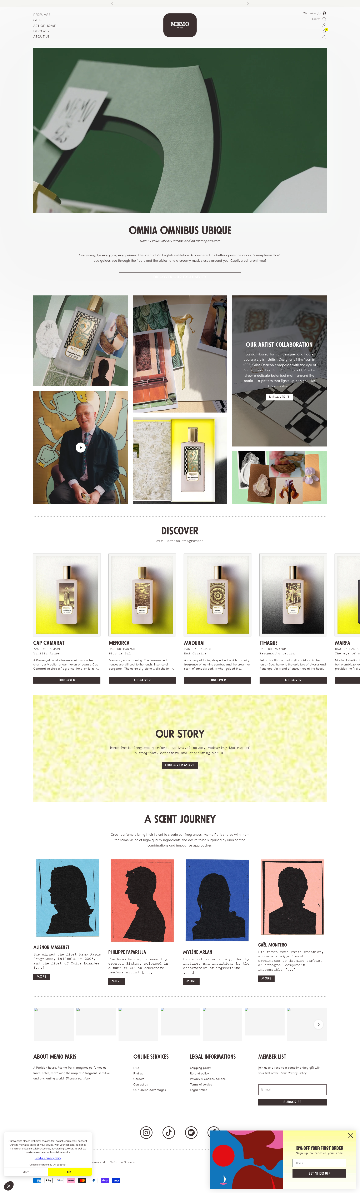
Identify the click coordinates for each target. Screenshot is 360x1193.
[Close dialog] (350, 1135)
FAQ (136, 1068)
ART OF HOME (44, 26)
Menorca (119, 643)
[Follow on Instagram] (146, 1132)
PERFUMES (41, 15)
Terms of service (201, 1084)
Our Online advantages (149, 1090)
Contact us (140, 1084)
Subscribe (292, 1102)
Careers (138, 1079)
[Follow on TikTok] (169, 1132)
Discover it (279, 397)
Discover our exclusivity (180, 277)
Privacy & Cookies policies (207, 1079)
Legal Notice (198, 1090)
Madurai (194, 643)
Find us (138, 1073)
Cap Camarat (49, 643)
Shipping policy (200, 1068)
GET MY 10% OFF (319, 1173)
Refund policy (199, 1073)
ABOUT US (41, 37)
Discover (67, 680)
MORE (41, 976)
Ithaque (269, 643)
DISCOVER (41, 31)
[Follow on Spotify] (191, 1132)
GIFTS (37, 20)
